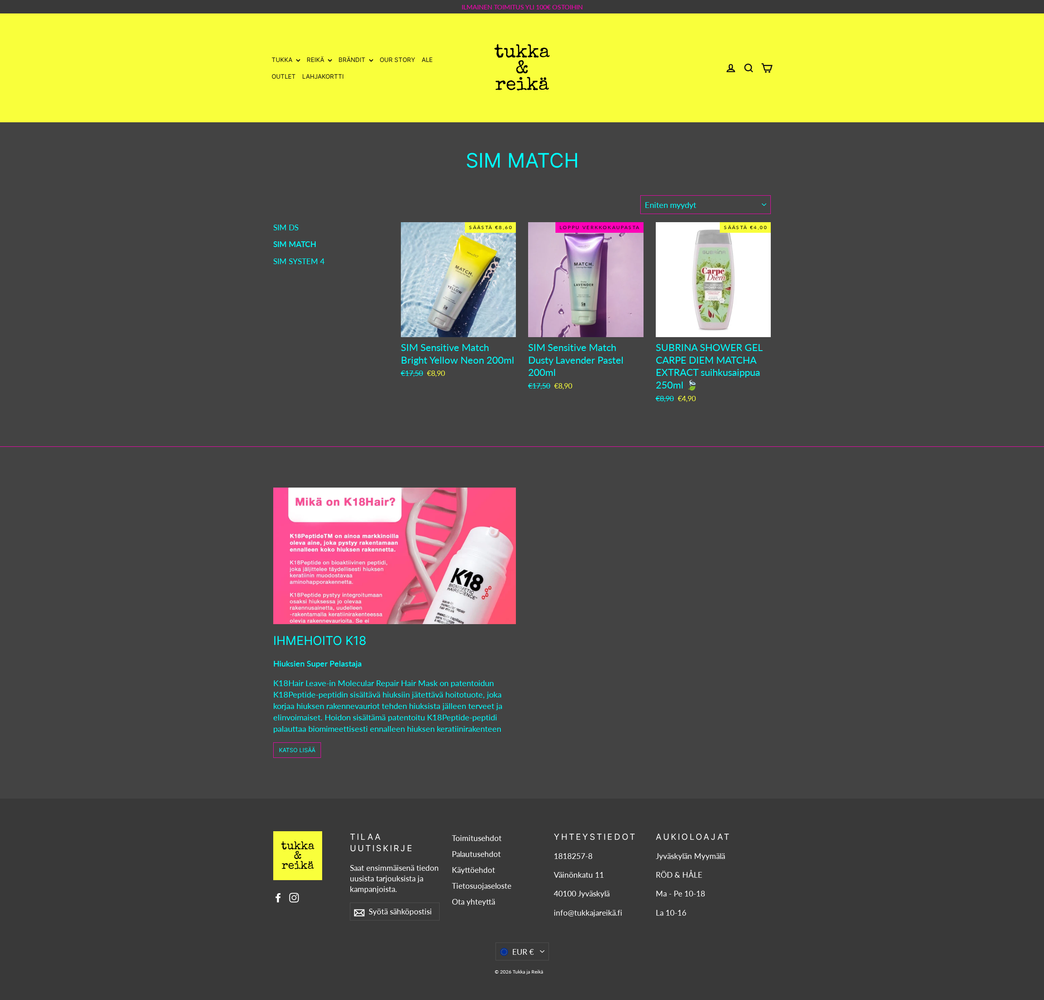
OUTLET (284, 76)
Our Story (397, 60)
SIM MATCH (294, 244)
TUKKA (283, 60)
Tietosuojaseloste (481, 885)
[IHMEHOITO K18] (394, 556)
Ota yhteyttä (473, 901)
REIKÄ (316, 60)
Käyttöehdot (473, 869)
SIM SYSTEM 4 (299, 261)
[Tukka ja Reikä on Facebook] (278, 897)
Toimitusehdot (477, 838)
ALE (427, 60)
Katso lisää (297, 749)
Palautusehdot (476, 854)
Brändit (352, 60)
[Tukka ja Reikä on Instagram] (294, 897)
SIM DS (286, 227)
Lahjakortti (323, 76)
